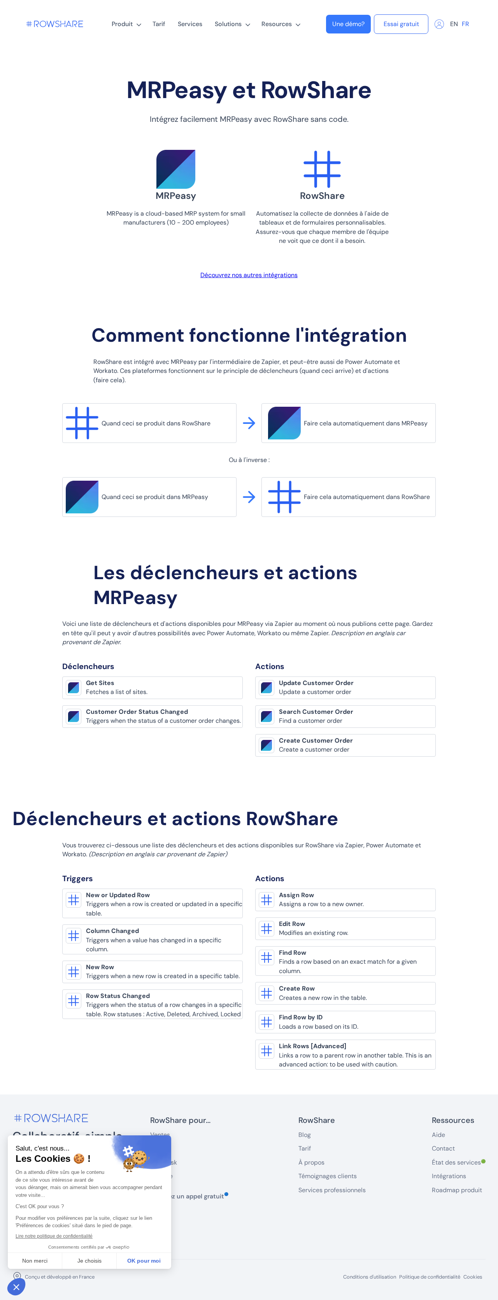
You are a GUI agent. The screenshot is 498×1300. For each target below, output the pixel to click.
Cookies (472, 1277)
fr (465, 24)
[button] (125, 24)
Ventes (160, 1135)
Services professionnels (332, 1190)
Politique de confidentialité (429, 1277)
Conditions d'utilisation (369, 1277)
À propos (311, 1162)
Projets (160, 1148)
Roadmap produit (457, 1190)
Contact (443, 1148)
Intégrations (449, 1176)
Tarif (159, 24)
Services (190, 24)
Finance (161, 1176)
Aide (438, 1135)
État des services (459, 1162)
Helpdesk (163, 1162)
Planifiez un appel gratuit (189, 1196)
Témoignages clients (327, 1176)
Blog (304, 1135)
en (454, 24)
